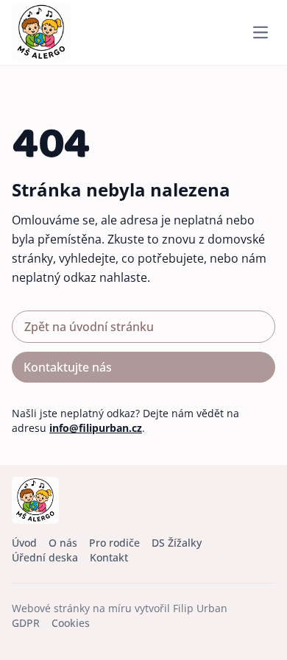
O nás (63, 543)
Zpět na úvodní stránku (89, 327)
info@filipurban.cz (95, 428)
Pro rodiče (114, 543)
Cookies (71, 623)
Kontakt (109, 557)
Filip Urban (200, 608)
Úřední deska (45, 557)
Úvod (24, 543)
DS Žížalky (177, 543)
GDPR (26, 623)
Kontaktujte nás (68, 367)
